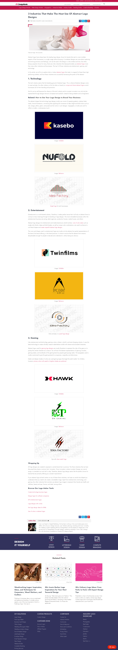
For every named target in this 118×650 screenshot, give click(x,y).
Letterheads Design (19, 634)
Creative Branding (88, 8)
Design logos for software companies (38, 496)
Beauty (85, 619)
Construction (86, 627)
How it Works (41, 627)
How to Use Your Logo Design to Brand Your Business (58, 97)
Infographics (48, 8)
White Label (63, 636)
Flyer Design (17, 641)
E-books (97, 8)
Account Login (41, 624)
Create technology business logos (37, 492)
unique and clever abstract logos (75, 85)
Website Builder (18, 644)
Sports (84, 639)
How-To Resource (64, 624)
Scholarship (63, 629)
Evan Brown (48, 21)
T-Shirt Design (18, 624)
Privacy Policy (63, 631)
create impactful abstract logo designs (51, 227)
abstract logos (81, 64)
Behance (61, 173)
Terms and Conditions (66, 627)
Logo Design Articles (24, 8)
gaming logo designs (47, 348)
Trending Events (77, 8)
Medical (85, 629)
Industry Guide (68, 8)
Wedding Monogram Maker (21, 627)
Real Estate (86, 624)
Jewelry (85, 634)
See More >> (86, 641)
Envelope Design (18, 636)
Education (85, 631)
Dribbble (61, 141)
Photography (86, 622)
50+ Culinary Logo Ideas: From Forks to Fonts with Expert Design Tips (89, 589)
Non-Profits (63, 634)
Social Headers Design (20, 631)
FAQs (38, 631)
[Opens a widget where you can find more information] (112, 647)
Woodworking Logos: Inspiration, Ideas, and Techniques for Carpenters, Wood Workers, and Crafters (28, 591)
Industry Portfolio (64, 619)
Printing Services (18, 648)
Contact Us (63, 617)
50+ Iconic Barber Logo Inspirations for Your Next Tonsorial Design (55, 589)
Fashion (85, 636)
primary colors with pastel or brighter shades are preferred (50, 361)
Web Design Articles (37, 8)
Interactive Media (57, 8)
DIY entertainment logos (35, 500)
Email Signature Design (20, 639)
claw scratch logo (61, 459)
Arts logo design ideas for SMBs (37, 507)
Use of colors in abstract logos (36, 511)
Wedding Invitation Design (21, 629)
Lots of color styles (78, 223)
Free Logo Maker (19, 619)
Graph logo (53, 206)
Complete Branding (19, 646)
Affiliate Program (41, 629)
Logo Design (17, 617)
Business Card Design (20, 622)
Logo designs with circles (35, 504)
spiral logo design (64, 334)
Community (63, 622)
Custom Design (41, 617)
